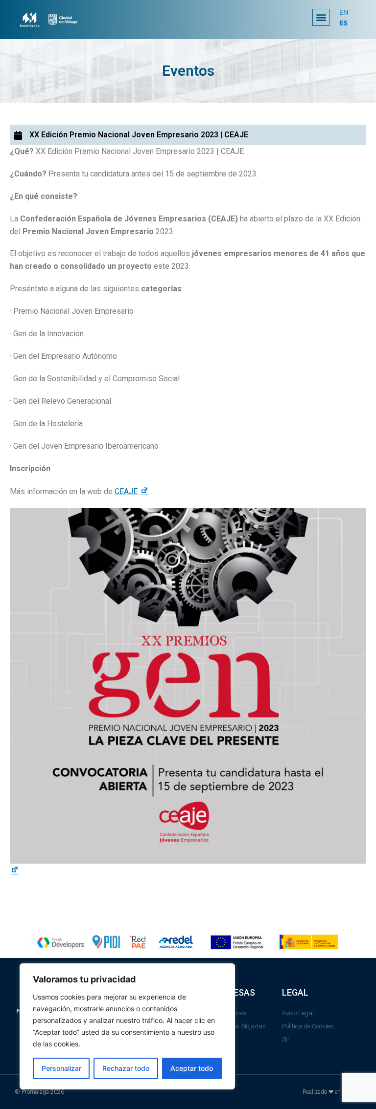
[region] (127, 1026)
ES (343, 23)
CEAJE (132, 491)
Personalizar (61, 1068)
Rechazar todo (125, 1068)
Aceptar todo (191, 1068)
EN (343, 12)
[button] (320, 17)
